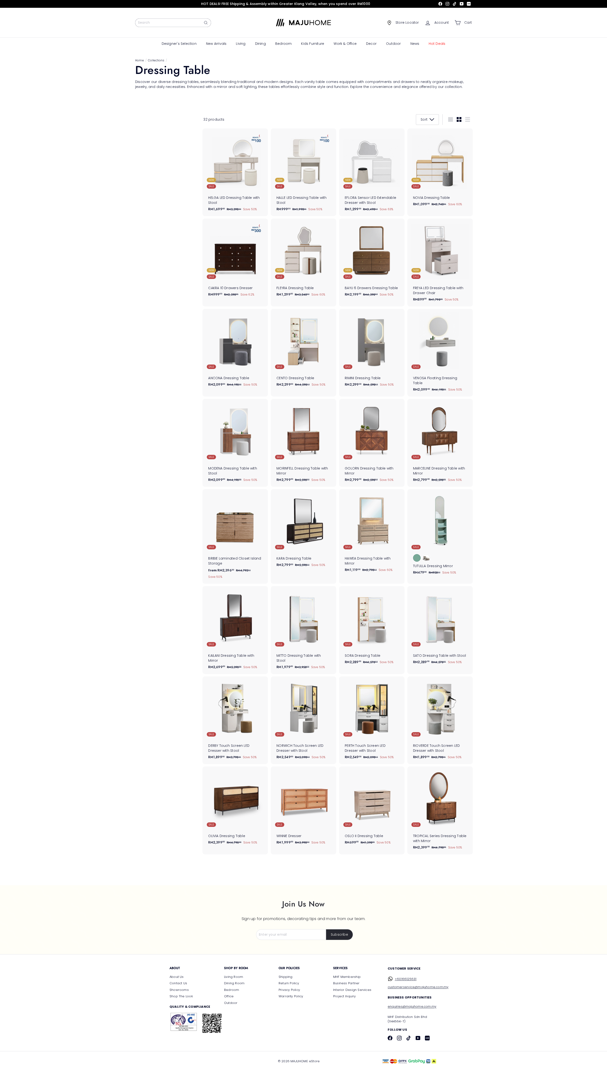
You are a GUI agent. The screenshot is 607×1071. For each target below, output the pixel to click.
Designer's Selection (179, 43)
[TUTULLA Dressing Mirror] (440, 534)
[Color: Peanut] (426, 558)
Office (229, 996)
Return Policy (289, 983)
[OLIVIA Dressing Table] (235, 807)
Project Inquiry (344, 996)
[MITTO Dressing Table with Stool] (303, 630)
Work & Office (345, 43)
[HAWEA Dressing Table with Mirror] (372, 533)
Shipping (286, 977)
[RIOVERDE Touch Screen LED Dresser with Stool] (440, 720)
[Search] (206, 22)
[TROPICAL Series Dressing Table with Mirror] (440, 810)
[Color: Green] (417, 558)
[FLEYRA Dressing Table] (303, 260)
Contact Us (178, 983)
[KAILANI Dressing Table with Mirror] (235, 630)
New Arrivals (216, 43)
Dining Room (234, 983)
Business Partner (346, 983)
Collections (156, 60)
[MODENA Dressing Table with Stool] (235, 443)
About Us (177, 977)
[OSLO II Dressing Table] (372, 807)
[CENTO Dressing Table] (303, 350)
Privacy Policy (289, 990)
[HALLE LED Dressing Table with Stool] (303, 172)
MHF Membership (347, 977)
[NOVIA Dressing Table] (440, 169)
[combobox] (173, 22)
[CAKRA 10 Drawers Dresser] (235, 260)
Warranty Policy (291, 996)
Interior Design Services (352, 990)
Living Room (233, 977)
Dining (260, 43)
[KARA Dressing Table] (303, 530)
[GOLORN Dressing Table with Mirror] (372, 443)
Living (240, 43)
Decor (371, 43)
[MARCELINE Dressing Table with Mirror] (440, 443)
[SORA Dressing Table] (372, 627)
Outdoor (393, 43)
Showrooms (179, 990)
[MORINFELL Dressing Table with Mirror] (303, 443)
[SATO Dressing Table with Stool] (440, 627)
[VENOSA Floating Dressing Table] (440, 353)
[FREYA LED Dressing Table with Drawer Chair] (440, 262)
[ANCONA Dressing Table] (235, 350)
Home (139, 60)
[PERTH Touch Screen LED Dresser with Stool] (372, 720)
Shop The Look (181, 996)
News (414, 43)
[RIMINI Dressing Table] (372, 350)
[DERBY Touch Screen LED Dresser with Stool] (235, 720)
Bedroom (283, 43)
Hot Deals (437, 43)
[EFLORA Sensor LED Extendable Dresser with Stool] (372, 172)
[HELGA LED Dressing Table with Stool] (235, 172)
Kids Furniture (312, 43)
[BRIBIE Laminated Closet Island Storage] (235, 536)
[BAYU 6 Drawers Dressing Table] (372, 260)
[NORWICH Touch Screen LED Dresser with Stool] (303, 720)
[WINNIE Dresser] (303, 807)
